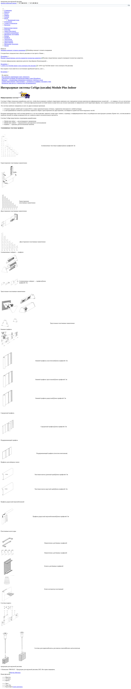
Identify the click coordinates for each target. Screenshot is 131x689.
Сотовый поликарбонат (11, 33)
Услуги (6, 13)
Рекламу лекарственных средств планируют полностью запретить (21, 58)
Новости (7, 12)
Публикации (8, 21)
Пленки (6, 36)
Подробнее (4, 56)
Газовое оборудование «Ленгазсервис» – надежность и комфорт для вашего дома (26, 81)
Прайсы (6, 15)
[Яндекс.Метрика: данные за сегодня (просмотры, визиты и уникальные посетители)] (14, 672)
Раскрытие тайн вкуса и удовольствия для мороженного (19, 83)
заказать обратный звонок (8, 3)
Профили (7, 37)
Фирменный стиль (13, 20)
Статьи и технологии (10, 23)
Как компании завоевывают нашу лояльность (15, 77)
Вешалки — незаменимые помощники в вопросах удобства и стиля (22, 80)
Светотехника (8, 41)
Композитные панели (10, 28)
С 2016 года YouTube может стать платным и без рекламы (18, 65)
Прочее (6, 45)
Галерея (6, 17)
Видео (6, 18)
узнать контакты (18, 686)
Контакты (7, 25)
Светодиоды (8, 39)
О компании (8, 10)
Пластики (7, 29)
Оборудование (8, 42)
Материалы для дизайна (11, 34)
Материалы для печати (11, 44)
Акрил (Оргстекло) (10, 31)
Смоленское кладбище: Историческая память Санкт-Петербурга (21, 78)
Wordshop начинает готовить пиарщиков (13, 50)
